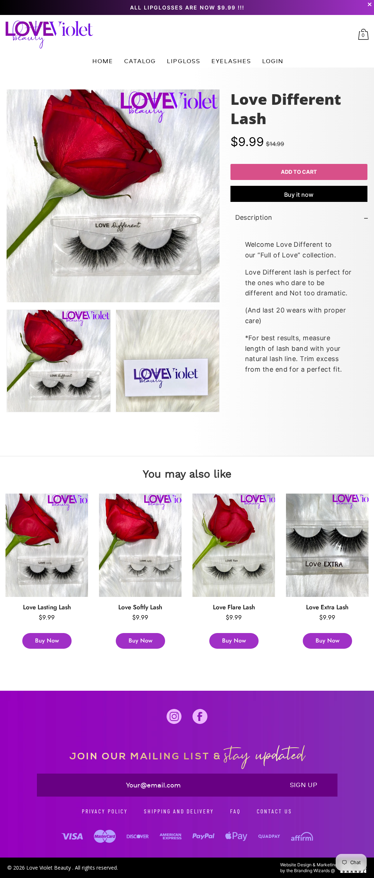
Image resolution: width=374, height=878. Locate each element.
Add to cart (299, 172)
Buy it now (298, 195)
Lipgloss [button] (184, 61)
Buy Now (47, 640)
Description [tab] (253, 218)
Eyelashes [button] (231, 61)
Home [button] (102, 61)
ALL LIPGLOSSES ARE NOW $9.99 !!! (187, 7)
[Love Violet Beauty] (49, 34)
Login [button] (272, 61)
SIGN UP (303, 785)
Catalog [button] (140, 61)
